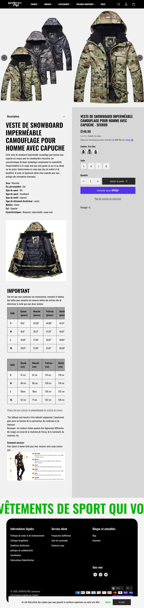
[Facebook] (95, 574)
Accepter (122, 602)
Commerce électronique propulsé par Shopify (25, 593)
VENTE (103, 4)
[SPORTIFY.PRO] (15, 4)
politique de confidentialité (21, 550)
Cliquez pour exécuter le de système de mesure (34, 410)
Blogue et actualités (104, 529)
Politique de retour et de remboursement (27, 535)
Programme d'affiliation (61, 535)
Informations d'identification (22, 560)
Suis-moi (98, 567)
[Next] (140, 58)
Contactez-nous (57, 545)
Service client (59, 529)
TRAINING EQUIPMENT (85, 4)
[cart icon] (133, 4)
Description (13, 116)
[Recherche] (119, 4)
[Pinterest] (106, 574)
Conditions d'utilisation (19, 545)
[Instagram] (100, 574)
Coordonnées (15, 555)
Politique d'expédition (19, 540)
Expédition (84, 136)
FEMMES (34, 4)
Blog (94, 535)
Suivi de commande (59, 540)
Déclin (108, 602)
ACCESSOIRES (63, 4)
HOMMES (47, 4)
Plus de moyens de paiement (107, 199)
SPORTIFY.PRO (24, 591)
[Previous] (4, 58)
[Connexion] (126, 4)
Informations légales (22, 529)
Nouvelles (97, 540)
